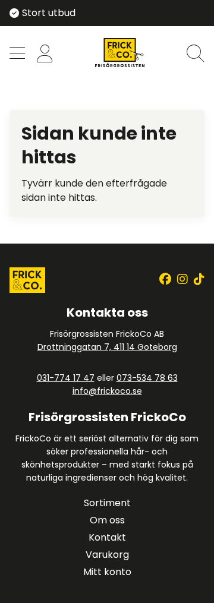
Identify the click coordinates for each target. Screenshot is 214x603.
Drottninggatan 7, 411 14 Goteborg (107, 347)
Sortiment (107, 503)
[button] (17, 54)
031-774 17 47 (66, 378)
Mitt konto (107, 572)
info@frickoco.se (107, 391)
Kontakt (107, 537)
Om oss (107, 520)
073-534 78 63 (147, 378)
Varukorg (107, 554)
